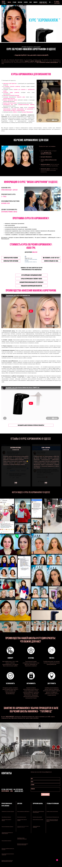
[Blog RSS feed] (57, 860)
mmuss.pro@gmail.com (46, 772)
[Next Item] (60, 745)
